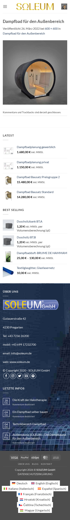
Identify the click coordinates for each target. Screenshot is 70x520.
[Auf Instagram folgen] (13, 376)
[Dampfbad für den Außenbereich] (35, 72)
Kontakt (46, 464)
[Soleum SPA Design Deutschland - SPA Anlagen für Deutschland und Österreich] (35, 6)
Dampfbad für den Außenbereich (24, 33)
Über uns (24, 464)
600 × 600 (51, 28)
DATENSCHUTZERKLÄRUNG (35, 474)
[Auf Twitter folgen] (20, 376)
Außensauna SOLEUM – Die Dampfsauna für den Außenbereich (39, 436)
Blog (35, 464)
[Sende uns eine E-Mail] (26, 376)
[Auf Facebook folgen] (6, 376)
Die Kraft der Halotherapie (30, 400)
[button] (5, 6)
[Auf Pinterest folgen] (33, 376)
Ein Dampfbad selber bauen (30, 412)
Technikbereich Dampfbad (29, 424)
